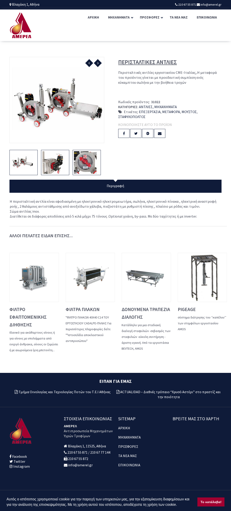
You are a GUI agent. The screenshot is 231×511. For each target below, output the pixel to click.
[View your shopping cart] (220, 25)
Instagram (21, 466)
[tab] (115, 186)
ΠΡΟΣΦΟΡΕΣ (128, 446)
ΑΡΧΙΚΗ (124, 428)
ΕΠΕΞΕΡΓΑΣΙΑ (150, 111)
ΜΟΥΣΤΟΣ (189, 111)
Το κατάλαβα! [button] (211, 502)
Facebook (19, 456)
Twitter (19, 461)
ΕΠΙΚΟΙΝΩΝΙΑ (129, 465)
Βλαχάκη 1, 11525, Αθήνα (87, 446)
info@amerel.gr (211, 4)
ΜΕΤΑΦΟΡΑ (171, 111)
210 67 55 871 (187, 4)
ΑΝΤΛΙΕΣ (145, 107)
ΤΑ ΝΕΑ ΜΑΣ (127, 455)
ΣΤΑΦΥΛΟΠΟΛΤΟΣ (132, 116)
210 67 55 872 (78, 458)
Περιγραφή (115, 185)
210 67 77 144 (100, 452)
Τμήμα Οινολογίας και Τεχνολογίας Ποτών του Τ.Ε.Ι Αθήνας (64, 392)
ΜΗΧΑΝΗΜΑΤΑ (165, 107)
